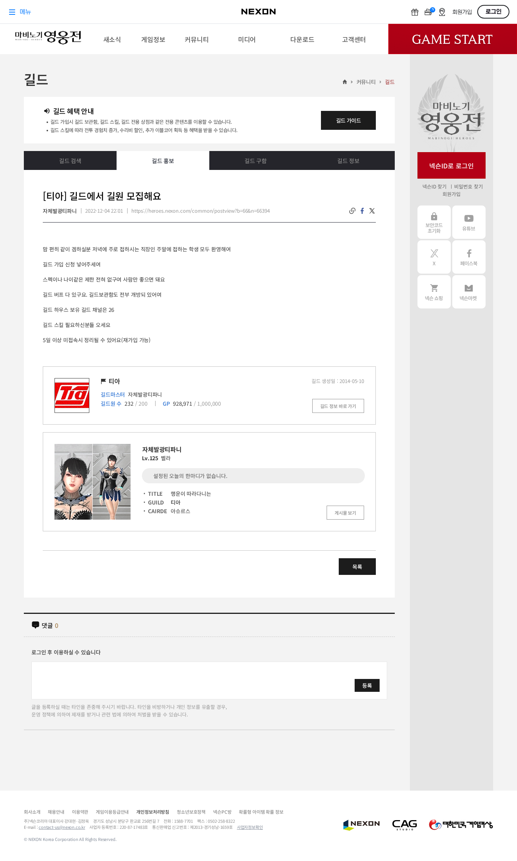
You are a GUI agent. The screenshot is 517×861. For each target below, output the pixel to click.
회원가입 (451, 194)
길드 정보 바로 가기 (338, 406)
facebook (362, 211)
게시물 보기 (345, 512)
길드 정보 (348, 161)
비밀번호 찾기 (468, 186)
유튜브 (469, 222)
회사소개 (32, 811)
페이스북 (469, 257)
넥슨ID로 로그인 (451, 165)
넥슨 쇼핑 (434, 291)
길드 (390, 82)
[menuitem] (112, 39)
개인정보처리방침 (152, 811)
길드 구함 (255, 161)
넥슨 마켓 (469, 291)
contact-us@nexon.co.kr (62, 827)
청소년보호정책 (191, 811)
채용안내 (56, 811)
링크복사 (352, 211)
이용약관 (80, 811)
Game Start (452, 39)
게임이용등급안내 (112, 811)
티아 (176, 502)
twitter (372, 211)
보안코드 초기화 (434, 222)
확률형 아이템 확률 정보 (261, 811)
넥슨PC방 (222, 811)
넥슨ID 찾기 (434, 186)
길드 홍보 (163, 161)
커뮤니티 (366, 82)
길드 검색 (70, 161)
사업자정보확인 (250, 827)
